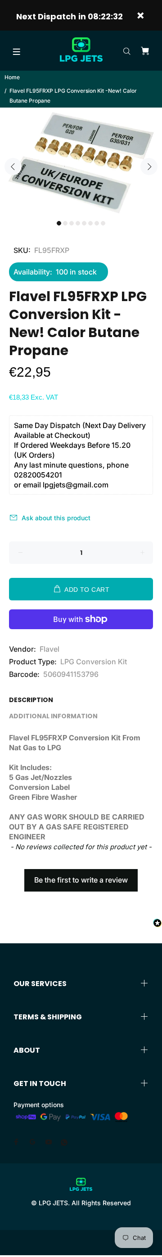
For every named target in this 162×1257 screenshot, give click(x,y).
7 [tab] (96, 223)
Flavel (49, 648)
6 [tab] (90, 223)
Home (12, 77)
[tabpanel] (81, 161)
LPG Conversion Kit (93, 661)
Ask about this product (56, 518)
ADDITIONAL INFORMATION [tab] (53, 716)
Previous (13, 166)
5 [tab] (84, 223)
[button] (81, 876)
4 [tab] (78, 223)
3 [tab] (71, 223)
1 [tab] (59, 223)
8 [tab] (103, 223)
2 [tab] (65, 223)
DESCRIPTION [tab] (31, 699)
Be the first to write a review (81, 879)
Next (149, 166)
